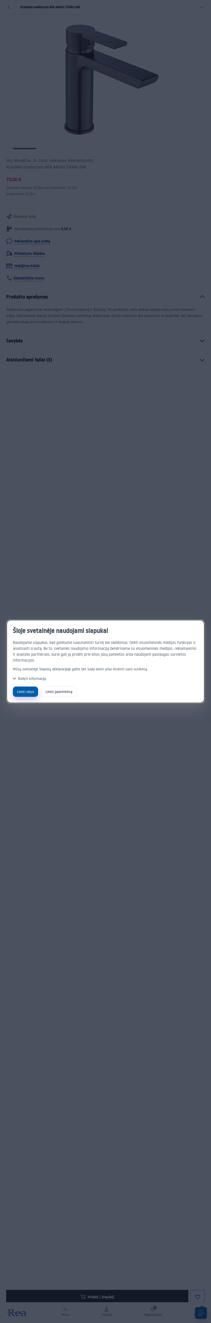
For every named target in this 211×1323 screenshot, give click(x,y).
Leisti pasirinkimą (59, 691)
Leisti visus (25, 691)
